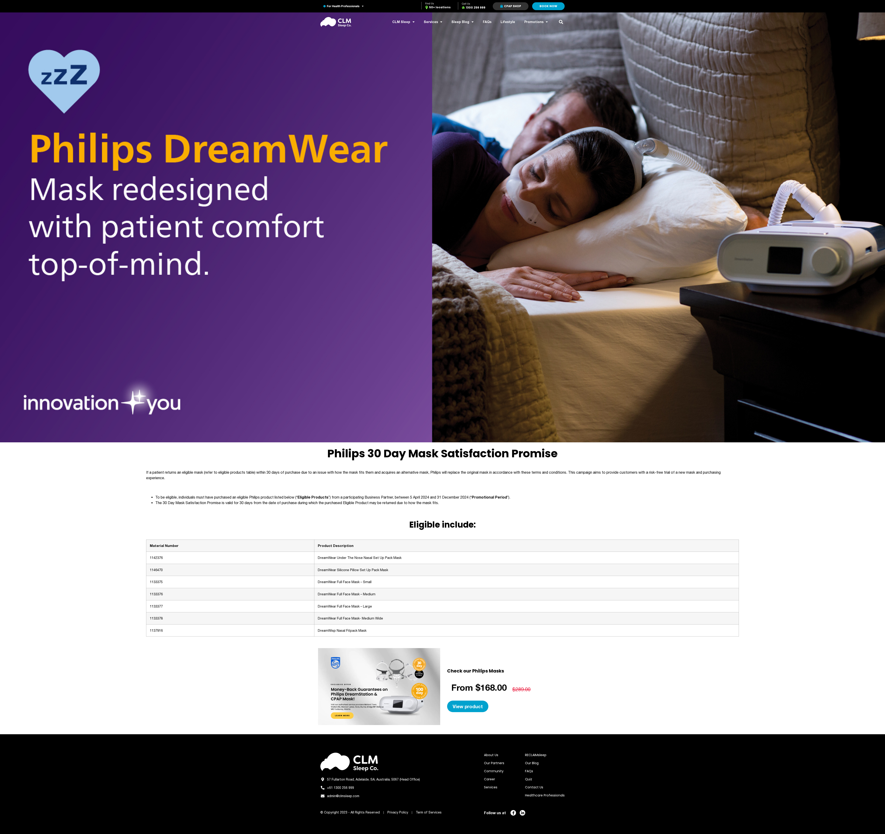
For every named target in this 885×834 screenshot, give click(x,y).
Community (494, 771)
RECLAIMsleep (535, 755)
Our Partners (494, 763)
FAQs (487, 22)
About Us (491, 755)
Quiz (528, 779)
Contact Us (534, 787)
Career (489, 779)
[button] (561, 22)
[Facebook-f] (513, 813)
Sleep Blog (460, 22)
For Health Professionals (343, 6)
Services (431, 22)
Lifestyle (508, 22)
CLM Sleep (401, 22)
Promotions (533, 22)
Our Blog (532, 763)
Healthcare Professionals (545, 795)
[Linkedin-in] (522, 813)
